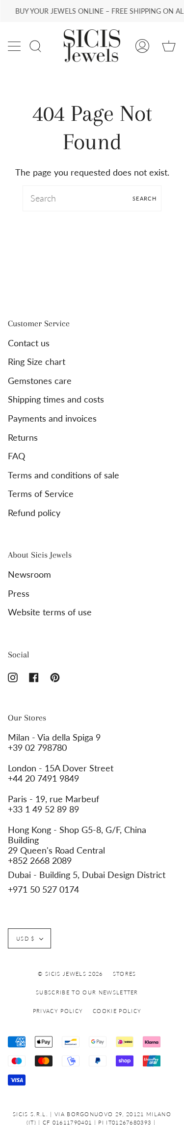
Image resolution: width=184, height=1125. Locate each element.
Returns (23, 437)
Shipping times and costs (56, 399)
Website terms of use (50, 612)
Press (18, 593)
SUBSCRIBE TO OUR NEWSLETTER (87, 992)
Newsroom (29, 574)
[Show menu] (15, 46)
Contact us (29, 343)
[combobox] (92, 198)
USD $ (25, 938)
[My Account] (142, 45)
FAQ (16, 456)
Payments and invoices (52, 418)
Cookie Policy (117, 1011)
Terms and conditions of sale (63, 475)
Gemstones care (40, 381)
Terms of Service (41, 494)
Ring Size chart (36, 362)
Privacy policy (58, 1011)
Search (144, 198)
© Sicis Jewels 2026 (70, 973)
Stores (124, 973)
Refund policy (34, 513)
